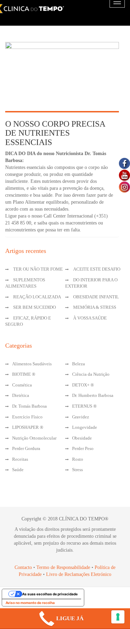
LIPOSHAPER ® (27, 427)
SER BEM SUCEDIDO (34, 307)
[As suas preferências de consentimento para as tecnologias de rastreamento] (117, 616)
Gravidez (80, 416)
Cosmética (22, 385)
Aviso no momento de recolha (30, 603)
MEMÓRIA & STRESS (94, 307)
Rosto (77, 459)
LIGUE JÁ (70, 618)
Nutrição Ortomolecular (34, 438)
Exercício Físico (27, 416)
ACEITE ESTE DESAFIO (96, 269)
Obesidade (82, 438)
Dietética (20, 395)
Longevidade (84, 427)
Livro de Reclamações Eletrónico (78, 574)
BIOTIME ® (23, 374)
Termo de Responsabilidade (64, 567)
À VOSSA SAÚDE (90, 318)
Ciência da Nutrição (91, 374)
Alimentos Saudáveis (32, 363)
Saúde (18, 469)
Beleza (78, 363)
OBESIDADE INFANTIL (96, 296)
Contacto (23, 567)
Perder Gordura (26, 448)
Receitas (20, 459)
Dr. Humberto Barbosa (92, 395)
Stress (77, 469)
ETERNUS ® (84, 406)
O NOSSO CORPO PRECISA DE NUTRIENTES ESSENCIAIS (55, 133)
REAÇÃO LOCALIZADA (37, 296)
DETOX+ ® (83, 385)
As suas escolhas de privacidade (50, 594)
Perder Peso (83, 448)
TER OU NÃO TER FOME (38, 269)
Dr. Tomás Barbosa (29, 406)
